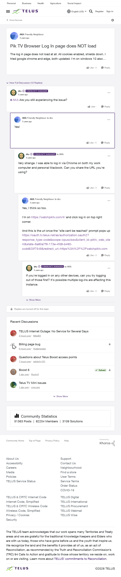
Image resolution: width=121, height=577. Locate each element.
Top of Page (35, 440)
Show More (35, 299)
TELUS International (73, 501)
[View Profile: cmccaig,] (13, 385)
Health (40, 3)
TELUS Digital (69, 497)
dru (19, 91)
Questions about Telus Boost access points (48, 357)
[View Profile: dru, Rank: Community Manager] (13, 93)
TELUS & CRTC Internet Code (26, 497)
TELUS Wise (68, 515)
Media (10, 472)
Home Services (15, 20)
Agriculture (55, 3)
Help (66, 440)
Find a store (68, 472)
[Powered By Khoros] (107, 442)
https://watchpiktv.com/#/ (48, 217)
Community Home (15, 440)
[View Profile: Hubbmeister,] (13, 346)
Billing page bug (29, 344)
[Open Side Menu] (8, 11)
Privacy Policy (52, 440)
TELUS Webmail (71, 510)
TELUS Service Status (21, 481)
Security (11, 519)
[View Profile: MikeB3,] (13, 333)
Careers (11, 467)
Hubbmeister (39, 348)
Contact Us (68, 463)
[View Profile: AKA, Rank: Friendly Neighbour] (14, 36)
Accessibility (14, 463)
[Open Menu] (112, 20)
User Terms (68, 476)
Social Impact (74, 3)
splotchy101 (39, 361)
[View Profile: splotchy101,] (13, 359)
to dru (50, 118)
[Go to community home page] (25, 11)
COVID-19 (67, 490)
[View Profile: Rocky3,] (13, 372)
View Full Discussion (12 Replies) (25, 82)
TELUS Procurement (74, 506)
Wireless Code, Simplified (23, 510)
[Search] (91, 11)
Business (26, 3)
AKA (22, 34)
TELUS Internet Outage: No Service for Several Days (54, 331)
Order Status (68, 485)
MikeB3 (37, 335)
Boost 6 (24, 370)
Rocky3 (35, 374)
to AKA (60, 154)
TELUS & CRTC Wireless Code (26, 506)
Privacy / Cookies (17, 515)
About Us (12, 458)
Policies (11, 476)
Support (65, 458)
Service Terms (69, 481)
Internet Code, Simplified (22, 501)
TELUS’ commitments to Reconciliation (80, 558)
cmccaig (35, 387)
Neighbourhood (70, 467)
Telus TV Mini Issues (32, 383)
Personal (11, 3)
